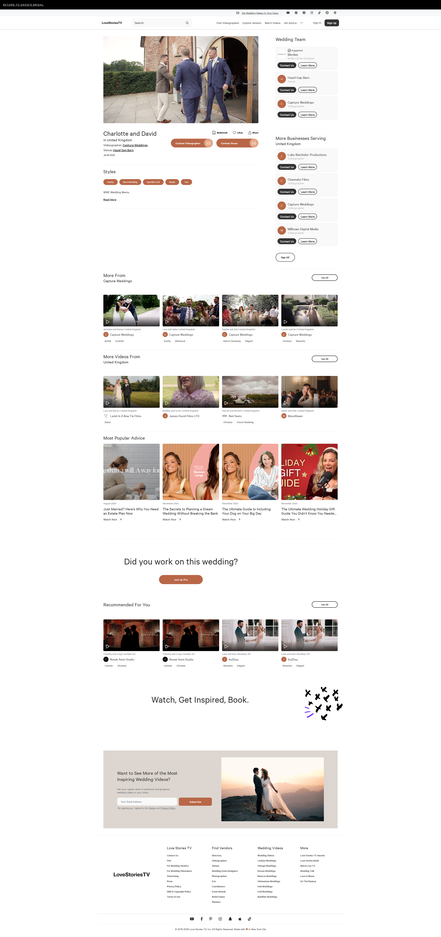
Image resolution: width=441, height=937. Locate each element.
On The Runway (308, 881)
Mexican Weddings (267, 876)
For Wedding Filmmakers (179, 870)
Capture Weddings (135, 145)
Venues (215, 865)
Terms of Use (173, 896)
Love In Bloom (307, 876)
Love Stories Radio (309, 860)
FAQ (169, 860)
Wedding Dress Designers (225, 870)
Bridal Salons (218, 896)
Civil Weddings (265, 891)
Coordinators (218, 886)
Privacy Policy (168, 808)
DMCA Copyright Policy (179, 891)
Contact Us (287, 65)
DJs (214, 881)
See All (285, 257)
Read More (109, 199)
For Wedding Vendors (178, 865)
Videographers (219, 860)
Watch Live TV (307, 865)
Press (169, 881)
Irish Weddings (265, 886)
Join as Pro (181, 579)
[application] (180, 79)
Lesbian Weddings (267, 860)
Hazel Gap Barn (123, 150)
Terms (152, 808)
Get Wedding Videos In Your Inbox (260, 13)
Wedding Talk (307, 870)
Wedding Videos (266, 855)
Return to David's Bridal (23, 4)
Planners (216, 901)
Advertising (173, 876)
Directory (216, 855)
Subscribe (195, 801)
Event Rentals (219, 891)
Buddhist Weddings (267, 896)
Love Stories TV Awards (312, 855)
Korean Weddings (266, 870)
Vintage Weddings (267, 865)
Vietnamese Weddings (269, 881)
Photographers (219, 876)
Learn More (308, 65)
